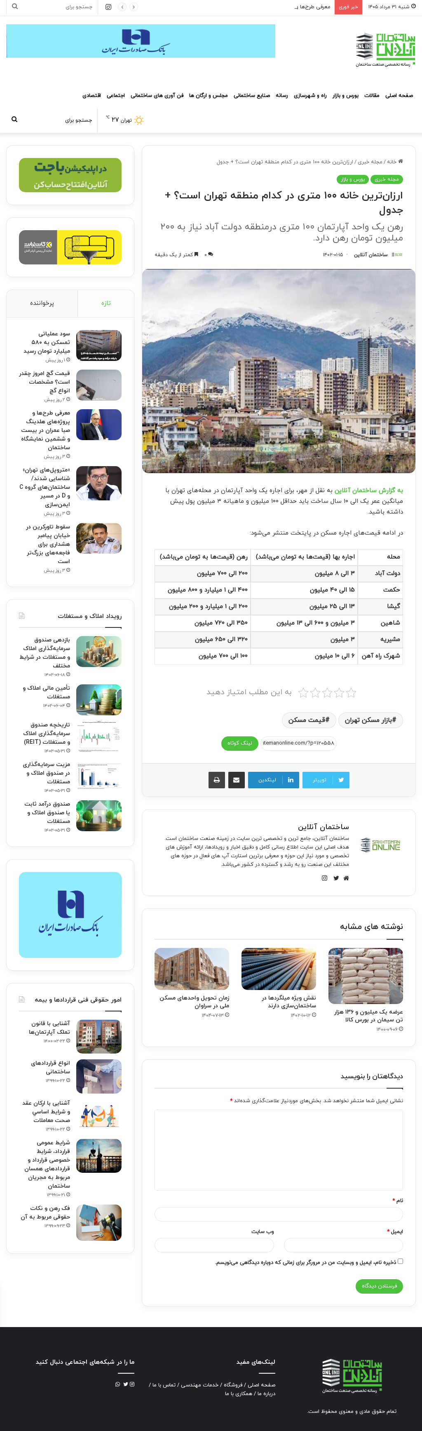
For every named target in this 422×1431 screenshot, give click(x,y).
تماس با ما (164, 1385)
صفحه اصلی (399, 95)
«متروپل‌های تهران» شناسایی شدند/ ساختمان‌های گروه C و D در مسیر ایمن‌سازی (44, 487)
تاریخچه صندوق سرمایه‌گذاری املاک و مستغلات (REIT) (46, 733)
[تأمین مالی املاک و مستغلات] (99, 699)
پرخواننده (42, 303)
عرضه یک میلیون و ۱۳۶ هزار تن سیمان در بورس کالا (368, 1016)
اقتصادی (91, 95)
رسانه (282, 95)
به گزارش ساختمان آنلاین (369, 490)
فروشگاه (233, 1385)
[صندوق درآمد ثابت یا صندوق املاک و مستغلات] (99, 815)
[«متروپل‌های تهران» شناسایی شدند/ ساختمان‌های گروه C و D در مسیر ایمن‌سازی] (99, 483)
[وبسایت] (344, 878)
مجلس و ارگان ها (208, 95)
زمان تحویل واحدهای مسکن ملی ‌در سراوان (194, 1002)
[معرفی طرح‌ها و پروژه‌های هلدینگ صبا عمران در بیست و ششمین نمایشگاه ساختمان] (99, 424)
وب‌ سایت (262, 1231)
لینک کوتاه (239, 743)
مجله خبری (370, 162)
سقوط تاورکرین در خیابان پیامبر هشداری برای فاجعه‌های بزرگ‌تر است (48, 544)
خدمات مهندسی (199, 1385)
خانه (392, 162)
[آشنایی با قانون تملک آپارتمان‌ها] (99, 1037)
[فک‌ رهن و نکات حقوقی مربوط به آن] (99, 1223)
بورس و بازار (346, 95)
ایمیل (395, 1231)
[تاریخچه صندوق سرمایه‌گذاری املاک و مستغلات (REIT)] (99, 736)
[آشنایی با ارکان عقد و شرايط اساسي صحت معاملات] (99, 1115)
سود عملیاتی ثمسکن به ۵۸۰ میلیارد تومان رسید (46, 342)
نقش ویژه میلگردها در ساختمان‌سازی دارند (289, 1002)
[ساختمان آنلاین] (385, 50)
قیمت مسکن (306, 720)
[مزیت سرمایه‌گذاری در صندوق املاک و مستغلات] (99, 776)
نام (397, 1201)
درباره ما (266, 1394)
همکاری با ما (238, 1394)
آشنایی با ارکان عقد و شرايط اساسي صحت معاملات (46, 1112)
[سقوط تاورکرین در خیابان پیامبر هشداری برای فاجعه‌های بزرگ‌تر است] (99, 538)
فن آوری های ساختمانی (157, 95)
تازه (106, 303)
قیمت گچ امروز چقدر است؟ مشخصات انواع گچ (44, 382)
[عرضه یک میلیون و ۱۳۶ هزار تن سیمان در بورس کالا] (365, 976)
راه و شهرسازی (310, 95)
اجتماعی (116, 95)
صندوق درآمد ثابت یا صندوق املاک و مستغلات (47, 812)
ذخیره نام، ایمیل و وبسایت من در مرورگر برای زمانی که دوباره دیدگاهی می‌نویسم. (305, 1262)
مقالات (372, 95)
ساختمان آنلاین (371, 255)
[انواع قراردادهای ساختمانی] (99, 1076)
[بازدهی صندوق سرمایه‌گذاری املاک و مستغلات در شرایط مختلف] (99, 651)
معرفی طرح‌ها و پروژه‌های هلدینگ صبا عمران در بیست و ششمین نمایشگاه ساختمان (236, 7)
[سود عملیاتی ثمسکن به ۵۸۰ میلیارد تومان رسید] (99, 345)
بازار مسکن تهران (368, 720)
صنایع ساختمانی (252, 95)
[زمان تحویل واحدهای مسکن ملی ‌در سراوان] (192, 969)
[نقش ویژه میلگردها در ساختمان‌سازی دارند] (278, 969)
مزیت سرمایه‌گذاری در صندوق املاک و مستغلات (46, 773)
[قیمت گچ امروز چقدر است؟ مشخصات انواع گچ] (99, 385)
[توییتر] (334, 878)
